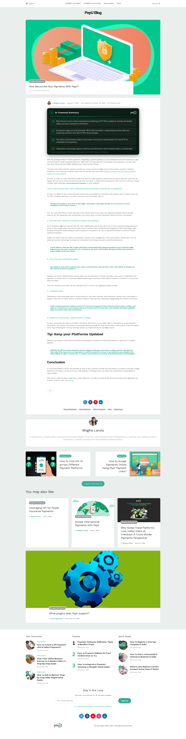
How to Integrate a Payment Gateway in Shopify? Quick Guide (94, 665)
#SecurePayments (70, 409)
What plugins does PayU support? (69, 613)
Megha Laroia (59, 103)
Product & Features (37, 81)
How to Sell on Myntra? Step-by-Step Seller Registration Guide (51, 677)
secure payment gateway (76, 183)
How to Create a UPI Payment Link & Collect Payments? (51, 645)
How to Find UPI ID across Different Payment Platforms (71, 464)
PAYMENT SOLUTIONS (92, 3)
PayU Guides (41, 641)
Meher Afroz (36, 516)
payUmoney (118, 409)
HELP (119, 3)
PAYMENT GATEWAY (73, 3)
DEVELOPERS (109, 3)
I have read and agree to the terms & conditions (94, 706)
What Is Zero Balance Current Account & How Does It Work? (144, 667)
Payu (110, 409)
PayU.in (71, 380)
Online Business (85, 409)
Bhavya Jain (127, 543)
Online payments (99, 409)
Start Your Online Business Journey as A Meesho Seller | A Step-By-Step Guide (51, 661)
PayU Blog (93, 12)
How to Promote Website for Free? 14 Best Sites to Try (94, 654)
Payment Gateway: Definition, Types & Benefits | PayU (95, 643)
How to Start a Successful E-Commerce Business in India (144, 655)
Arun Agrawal (57, 618)
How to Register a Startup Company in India (143, 643)
